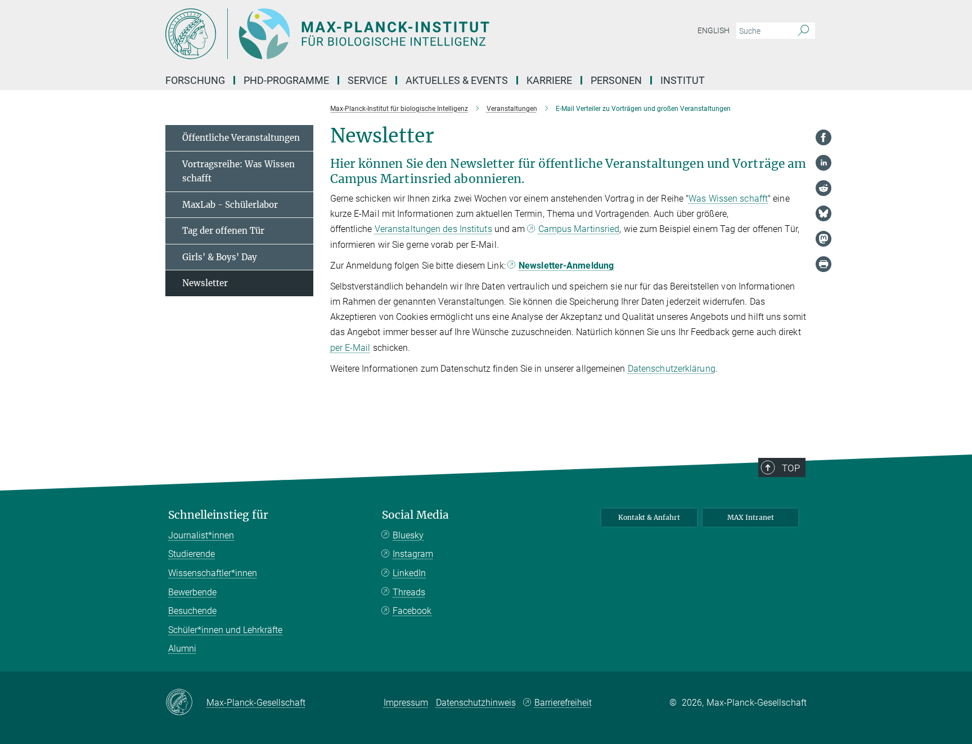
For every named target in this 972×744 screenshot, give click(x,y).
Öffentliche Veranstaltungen (241, 137)
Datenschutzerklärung (672, 368)
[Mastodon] (823, 238)
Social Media (415, 515)
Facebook (412, 610)
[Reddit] (823, 188)
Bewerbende (192, 592)
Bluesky (408, 535)
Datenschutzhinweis (476, 702)
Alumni (182, 648)
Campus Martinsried (578, 229)
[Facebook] (823, 137)
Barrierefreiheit (563, 702)
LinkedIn (409, 573)
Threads (409, 592)
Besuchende (192, 610)
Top (791, 468)
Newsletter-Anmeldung (566, 265)
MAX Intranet (750, 517)
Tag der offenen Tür (223, 230)
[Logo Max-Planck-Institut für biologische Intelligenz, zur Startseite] (376, 33)
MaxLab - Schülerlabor (230, 204)
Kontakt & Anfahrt (649, 517)
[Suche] (803, 31)
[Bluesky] (823, 213)
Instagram (413, 554)
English (714, 30)
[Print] (823, 264)
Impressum (406, 702)
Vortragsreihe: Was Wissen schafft (238, 171)
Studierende (191, 554)
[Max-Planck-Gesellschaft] (185, 702)
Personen (616, 80)
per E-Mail (350, 347)
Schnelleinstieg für (218, 515)
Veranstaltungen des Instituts (433, 229)
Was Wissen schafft (728, 198)
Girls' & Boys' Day (219, 257)
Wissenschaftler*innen (212, 573)
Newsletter (205, 283)
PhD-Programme (286, 80)
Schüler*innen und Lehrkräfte (225, 630)
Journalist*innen (201, 535)
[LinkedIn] (823, 162)
